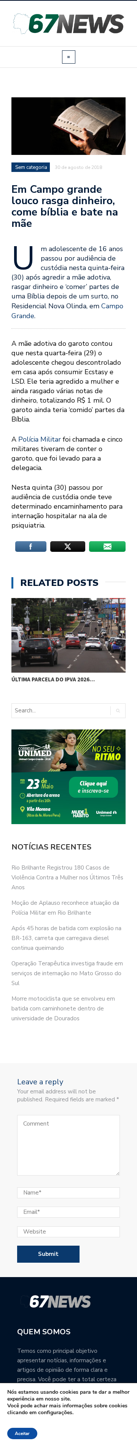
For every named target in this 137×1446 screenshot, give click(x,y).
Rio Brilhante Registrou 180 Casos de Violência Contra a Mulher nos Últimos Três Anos (67, 877)
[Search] (117, 710)
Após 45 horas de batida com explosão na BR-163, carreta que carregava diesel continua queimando (66, 938)
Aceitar (22, 1433)
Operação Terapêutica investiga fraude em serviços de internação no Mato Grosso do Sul (67, 973)
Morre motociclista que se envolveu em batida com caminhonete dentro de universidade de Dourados (63, 1008)
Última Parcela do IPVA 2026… (53, 679)
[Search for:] (43, 711)
